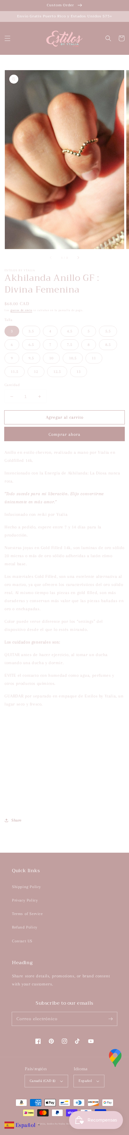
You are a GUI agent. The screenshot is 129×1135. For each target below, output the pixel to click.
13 (78, 371)
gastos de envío (21, 310)
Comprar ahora (64, 434)
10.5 (72, 358)
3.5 (31, 331)
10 (51, 358)
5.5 (108, 331)
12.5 (57, 371)
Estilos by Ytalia (56, 1123)
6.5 (31, 344)
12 (36, 371)
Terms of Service (27, 913)
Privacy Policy (25, 900)
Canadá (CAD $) (43, 1081)
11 (94, 358)
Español (85, 1081)
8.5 (108, 344)
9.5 (31, 358)
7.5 (69, 344)
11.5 (14, 371)
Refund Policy (25, 927)
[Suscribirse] (110, 1018)
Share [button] (16, 820)
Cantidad (12, 385)
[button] (7, 38)
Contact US (22, 941)
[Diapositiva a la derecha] (78, 257)
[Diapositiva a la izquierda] (51, 257)
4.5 (69, 331)
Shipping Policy (26, 886)
